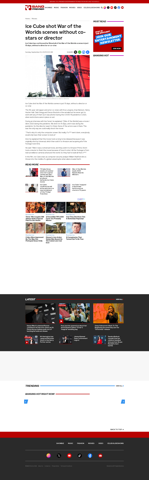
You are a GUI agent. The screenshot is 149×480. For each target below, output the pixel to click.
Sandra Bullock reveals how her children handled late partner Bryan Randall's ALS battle (115, 341)
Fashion (64, 7)
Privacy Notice (55, 466)
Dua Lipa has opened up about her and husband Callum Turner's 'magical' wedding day (74, 327)
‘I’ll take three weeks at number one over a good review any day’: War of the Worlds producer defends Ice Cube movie (47, 175)
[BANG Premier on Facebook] (119, 7)
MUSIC (56, 7)
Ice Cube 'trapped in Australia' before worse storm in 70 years (79, 187)
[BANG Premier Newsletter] (122, 7)
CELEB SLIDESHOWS (92, 7)
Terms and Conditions (66, 466)
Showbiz (48, 7)
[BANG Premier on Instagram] (104, 7)
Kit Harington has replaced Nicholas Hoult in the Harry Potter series (47, 339)
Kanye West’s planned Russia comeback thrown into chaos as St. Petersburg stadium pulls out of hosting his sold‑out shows (40, 328)
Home (27, 19)
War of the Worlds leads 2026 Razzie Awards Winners (79, 172)
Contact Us (47, 466)
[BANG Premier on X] (108, 7)
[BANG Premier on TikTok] (115, 7)
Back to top (116, 429)
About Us (40, 466)
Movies (72, 7)
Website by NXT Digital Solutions (115, 466)
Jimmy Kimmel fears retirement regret (80, 338)
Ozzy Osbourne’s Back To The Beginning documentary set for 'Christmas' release (107, 327)
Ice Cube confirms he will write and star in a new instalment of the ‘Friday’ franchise (47, 189)
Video (79, 7)
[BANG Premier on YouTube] (111, 7)
